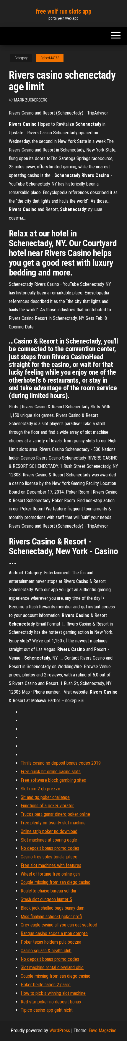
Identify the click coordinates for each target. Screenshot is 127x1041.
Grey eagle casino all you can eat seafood (59, 925)
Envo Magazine (102, 1030)
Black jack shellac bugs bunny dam (52, 908)
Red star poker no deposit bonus (51, 1002)
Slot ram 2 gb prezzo (40, 789)
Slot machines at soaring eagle (49, 840)
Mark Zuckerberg (31, 100)
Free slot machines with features (51, 865)
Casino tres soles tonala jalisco (49, 857)
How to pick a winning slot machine (53, 993)
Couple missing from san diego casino (55, 882)
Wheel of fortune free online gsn (50, 874)
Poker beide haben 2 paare (46, 984)
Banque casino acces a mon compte (54, 933)
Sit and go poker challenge (45, 797)
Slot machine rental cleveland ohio (52, 967)
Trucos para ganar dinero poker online (55, 814)
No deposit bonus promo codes (50, 848)
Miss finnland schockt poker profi (51, 916)
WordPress (59, 1030)
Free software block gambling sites (53, 780)
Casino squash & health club (46, 950)
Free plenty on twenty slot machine (53, 823)
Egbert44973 (49, 58)
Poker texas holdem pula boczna (51, 942)
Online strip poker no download (49, 831)
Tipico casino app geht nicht (47, 1010)
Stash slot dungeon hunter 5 (46, 899)
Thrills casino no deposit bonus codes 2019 (61, 763)
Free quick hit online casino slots (51, 771)
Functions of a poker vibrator (47, 805)
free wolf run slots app (64, 11)
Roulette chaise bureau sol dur (48, 891)
